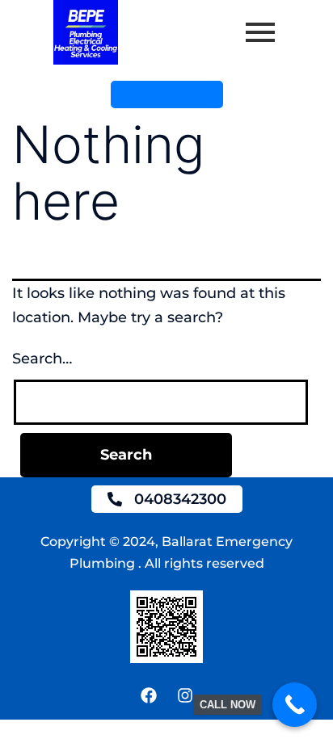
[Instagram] (185, 695)
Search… (42, 358)
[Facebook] (149, 695)
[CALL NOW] (294, 704)
